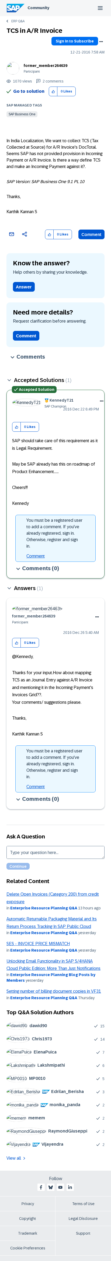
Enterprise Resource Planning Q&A (43, 908)
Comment (91, 234)
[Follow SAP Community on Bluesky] (50, 1187)
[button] (53, 91)
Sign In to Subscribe (75, 41)
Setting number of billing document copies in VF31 (53, 991)
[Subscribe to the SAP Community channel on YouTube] (60, 1187)
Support (83, 1233)
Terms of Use (83, 1204)
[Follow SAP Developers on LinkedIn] (70, 1187)
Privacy (28, 1204)
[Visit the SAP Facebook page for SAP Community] (41, 1187)
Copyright (27, 1218)
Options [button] (101, 42)
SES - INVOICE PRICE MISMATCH (38, 943)
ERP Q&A (18, 21)
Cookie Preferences (27, 1248)
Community (38, 8)
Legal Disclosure (83, 1218)
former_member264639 (45, 65)
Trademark (27, 1233)
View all (13, 1158)
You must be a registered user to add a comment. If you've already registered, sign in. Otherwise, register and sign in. (54, 533)
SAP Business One (22, 114)
